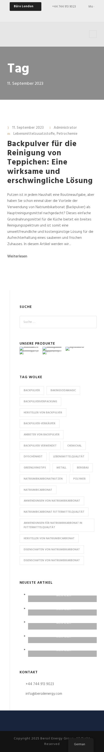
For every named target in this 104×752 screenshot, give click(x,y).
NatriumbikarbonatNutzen (43, 479)
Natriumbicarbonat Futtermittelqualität (54, 512)
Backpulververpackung (40, 401)
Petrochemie (67, 134)
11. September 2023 (28, 128)
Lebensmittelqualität (68, 456)
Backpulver (32, 390)
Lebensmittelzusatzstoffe (34, 134)
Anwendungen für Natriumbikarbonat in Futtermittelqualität (53, 525)
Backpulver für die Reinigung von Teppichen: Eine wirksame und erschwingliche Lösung (50, 162)
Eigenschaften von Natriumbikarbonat (52, 549)
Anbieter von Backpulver (41, 435)
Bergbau (83, 468)
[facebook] (48, 14)
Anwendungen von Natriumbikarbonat (52, 501)
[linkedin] (65, 14)
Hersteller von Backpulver (43, 413)
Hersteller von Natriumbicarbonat (49, 538)
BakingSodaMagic (63, 390)
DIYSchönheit (33, 456)
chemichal (74, 446)
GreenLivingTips (35, 468)
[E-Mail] (39, 14)
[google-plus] (56, 14)
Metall (61, 468)
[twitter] (73, 14)
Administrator (65, 128)
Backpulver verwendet (40, 446)
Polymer (79, 479)
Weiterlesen (17, 256)
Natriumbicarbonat (38, 490)
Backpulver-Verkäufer (39, 423)
